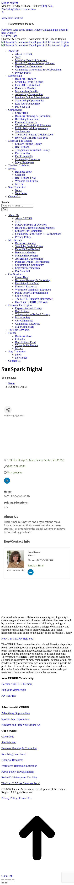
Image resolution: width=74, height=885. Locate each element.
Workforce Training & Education (19, 765)
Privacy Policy (9, 798)
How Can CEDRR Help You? (17, 638)
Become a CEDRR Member (16, 683)
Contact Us (25, 798)
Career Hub (7, 736)
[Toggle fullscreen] (9, 879)
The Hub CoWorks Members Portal (20, 783)
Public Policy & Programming (17, 771)
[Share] (6, 879)
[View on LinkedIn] (7, 482)
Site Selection (8, 742)
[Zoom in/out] (13, 879)
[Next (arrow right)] (6, 882)
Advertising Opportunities (15, 713)
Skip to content (9, 2)
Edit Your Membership (13, 689)
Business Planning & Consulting (19, 748)
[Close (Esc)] (2, 879)
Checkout (18, 18)
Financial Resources (12, 759)
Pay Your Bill (8, 695)
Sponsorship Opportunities (15, 719)
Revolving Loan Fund (13, 754)
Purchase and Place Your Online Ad (20, 724)
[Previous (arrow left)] (2, 882)
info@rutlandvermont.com (21, 9)
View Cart (7, 18)
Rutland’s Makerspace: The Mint (19, 777)
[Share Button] (8, 410)
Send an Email (36, 565)
